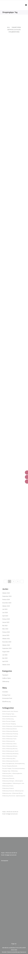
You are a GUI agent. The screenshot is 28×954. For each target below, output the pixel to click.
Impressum (23, 952)
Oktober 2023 (6, 606)
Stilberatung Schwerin (8, 788)
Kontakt (4, 952)
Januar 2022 (5, 635)
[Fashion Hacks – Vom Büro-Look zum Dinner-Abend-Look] (14, 101)
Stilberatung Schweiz (7, 785)
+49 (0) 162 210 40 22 (12, 811)
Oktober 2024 (6, 593)
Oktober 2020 (6, 645)
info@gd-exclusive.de (12, 814)
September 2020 (7, 648)
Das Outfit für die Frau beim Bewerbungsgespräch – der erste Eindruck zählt (14, 494)
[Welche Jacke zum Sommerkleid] (14, 536)
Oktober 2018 (6, 664)
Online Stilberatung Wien (8, 758)
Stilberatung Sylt (19, 790)
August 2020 (5, 651)
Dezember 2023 (6, 602)
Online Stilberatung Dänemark (10, 731)
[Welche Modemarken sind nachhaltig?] (14, 371)
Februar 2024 (6, 599)
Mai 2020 (4, 658)
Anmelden (5, 691)
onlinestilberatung (17, 726)
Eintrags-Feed (6, 695)
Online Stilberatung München (9, 748)
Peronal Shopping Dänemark (9, 766)
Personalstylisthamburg (18, 768)
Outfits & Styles (6, 678)
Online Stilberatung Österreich (10, 761)
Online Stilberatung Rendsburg (10, 753)
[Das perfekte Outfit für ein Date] (14, 318)
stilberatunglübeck (7, 783)
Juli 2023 (4, 609)
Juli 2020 (4, 655)
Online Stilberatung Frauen (9, 738)
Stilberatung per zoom (18, 783)
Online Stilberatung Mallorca (9, 746)
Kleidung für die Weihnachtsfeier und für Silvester (14, 171)
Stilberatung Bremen (7, 776)
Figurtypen (5, 675)
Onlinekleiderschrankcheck (9, 716)
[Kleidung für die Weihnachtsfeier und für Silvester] (14, 157)
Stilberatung (5, 681)
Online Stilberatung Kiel (8, 741)
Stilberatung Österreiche (8, 795)
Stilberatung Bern (6, 773)
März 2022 (5, 629)
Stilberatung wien (6, 793)
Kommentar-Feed (7, 698)
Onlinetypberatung (19, 763)
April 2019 (5, 661)
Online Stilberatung (7, 726)
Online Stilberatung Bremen (9, 728)
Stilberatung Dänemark (8, 778)
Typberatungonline (20, 795)
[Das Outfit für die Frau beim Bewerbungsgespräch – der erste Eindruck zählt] (14, 480)
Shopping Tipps (6, 771)
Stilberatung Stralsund (8, 790)
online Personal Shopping (9, 723)
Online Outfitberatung (8, 718)
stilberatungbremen (17, 773)
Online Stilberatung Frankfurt (10, 736)
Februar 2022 (6, 632)
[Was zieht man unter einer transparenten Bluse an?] (14, 427)
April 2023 (5, 615)
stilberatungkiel (19, 780)
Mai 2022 (4, 625)
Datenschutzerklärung (13, 952)
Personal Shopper (7, 768)
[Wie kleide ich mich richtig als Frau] (14, 266)
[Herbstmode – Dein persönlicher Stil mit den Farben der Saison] (14, 213)
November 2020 (6, 642)
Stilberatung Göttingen (8, 780)
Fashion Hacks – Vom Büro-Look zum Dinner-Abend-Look (14, 114)
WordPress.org (6, 701)
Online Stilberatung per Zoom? (10, 751)
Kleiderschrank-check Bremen (10, 711)
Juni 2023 (5, 612)
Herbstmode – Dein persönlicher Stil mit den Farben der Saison (14, 227)
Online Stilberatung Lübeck (9, 743)
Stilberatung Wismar (17, 793)
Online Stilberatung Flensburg (10, 733)
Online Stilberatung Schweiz (9, 756)
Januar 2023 (5, 622)
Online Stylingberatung (8, 763)
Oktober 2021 (6, 638)
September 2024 (7, 596)
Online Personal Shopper (8, 721)
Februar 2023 (6, 619)
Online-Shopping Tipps (8, 713)
